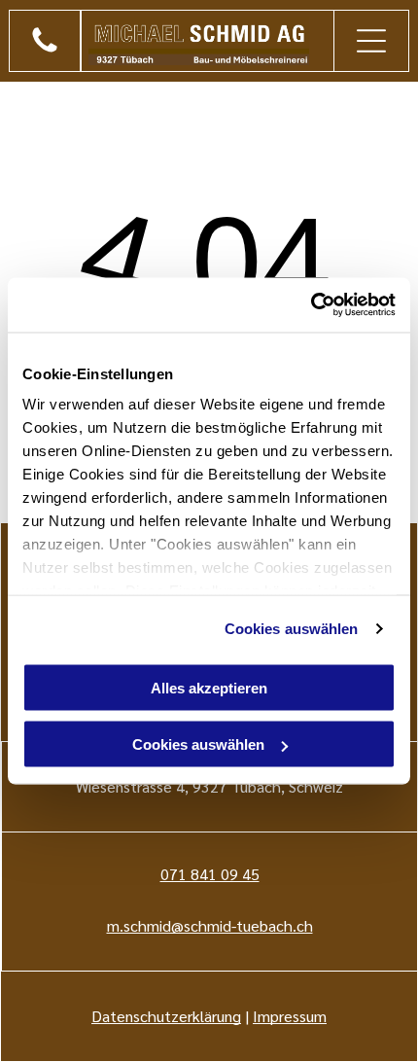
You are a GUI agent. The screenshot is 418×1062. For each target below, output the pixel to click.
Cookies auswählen (292, 628)
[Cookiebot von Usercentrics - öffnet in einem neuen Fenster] (311, 305)
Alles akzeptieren (209, 687)
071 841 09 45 (210, 874)
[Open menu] (371, 40)
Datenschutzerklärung (166, 1016)
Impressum (290, 1016)
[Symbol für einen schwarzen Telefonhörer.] (44, 50)
